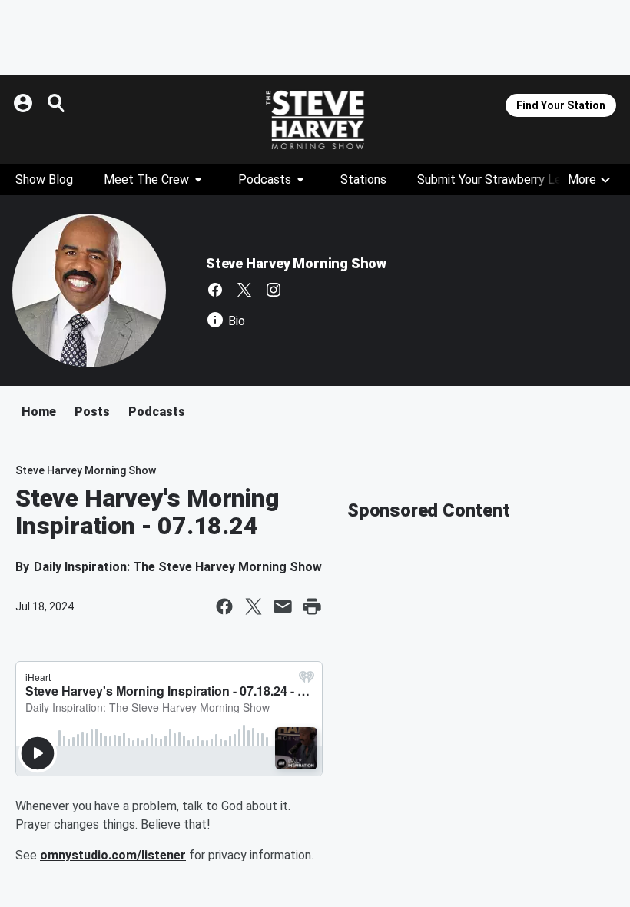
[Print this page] (312, 606)
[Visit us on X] (244, 290)
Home (39, 411)
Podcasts (264, 179)
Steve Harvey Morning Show (296, 263)
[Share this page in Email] (282, 606)
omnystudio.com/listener (113, 855)
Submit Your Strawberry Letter (500, 179)
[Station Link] (315, 120)
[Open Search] (57, 103)
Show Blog (44, 179)
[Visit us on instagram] (273, 290)
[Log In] (24, 103)
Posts (92, 411)
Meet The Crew (146, 179)
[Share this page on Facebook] (224, 606)
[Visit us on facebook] (215, 290)
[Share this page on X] (253, 606)
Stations (363, 179)
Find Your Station (560, 105)
